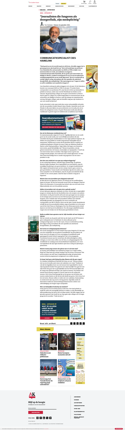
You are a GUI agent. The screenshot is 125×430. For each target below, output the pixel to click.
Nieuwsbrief (71, 6)
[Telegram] (81, 323)
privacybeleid (46, 428)
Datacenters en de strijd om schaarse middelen (64, 381)
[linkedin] (44, 418)
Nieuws (30, 6)
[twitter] (47, 418)
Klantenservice (93, 6)
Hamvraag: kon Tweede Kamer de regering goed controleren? (46, 381)
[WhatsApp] (84, 323)
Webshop (48, 6)
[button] (90, 1)
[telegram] (50, 418)
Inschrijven (36, 412)
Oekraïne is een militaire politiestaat (45, 355)
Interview (51, 10)
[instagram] (37, 418)
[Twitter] (74, 323)
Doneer (57, 3)
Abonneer (64, 3)
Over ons (81, 6)
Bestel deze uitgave (60, 318)
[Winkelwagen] (85, 1)
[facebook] (41, 418)
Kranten (39, 6)
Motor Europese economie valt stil (64, 354)
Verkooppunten (59, 6)
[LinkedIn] (77, 323)
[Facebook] (71, 323)
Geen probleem (119, 428)
